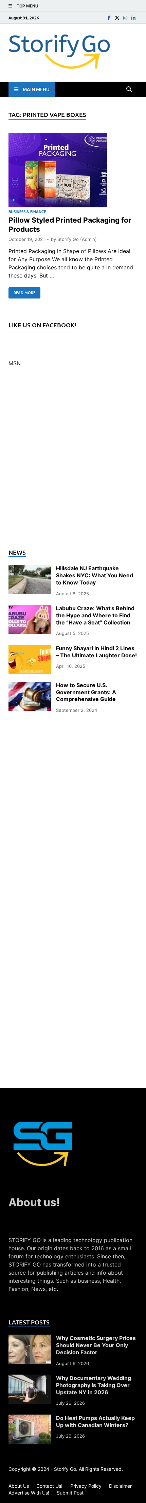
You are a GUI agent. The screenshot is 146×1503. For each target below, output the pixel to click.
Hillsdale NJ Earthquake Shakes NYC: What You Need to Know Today (94, 575)
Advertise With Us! (28, 1493)
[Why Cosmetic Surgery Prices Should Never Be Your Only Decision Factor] (29, 1338)
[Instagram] (125, 18)
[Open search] (129, 89)
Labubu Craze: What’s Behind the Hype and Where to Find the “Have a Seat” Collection (95, 615)
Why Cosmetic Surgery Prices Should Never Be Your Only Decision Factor (96, 1345)
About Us (18, 1486)
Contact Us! (49, 1486)
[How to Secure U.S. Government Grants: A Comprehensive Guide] (29, 685)
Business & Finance (27, 211)
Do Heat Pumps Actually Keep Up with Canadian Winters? (95, 1421)
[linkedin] (133, 18)
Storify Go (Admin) (77, 239)
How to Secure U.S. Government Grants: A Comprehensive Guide (86, 692)
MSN (14, 363)
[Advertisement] (73, 462)
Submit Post (70, 1493)
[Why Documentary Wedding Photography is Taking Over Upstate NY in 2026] (29, 1378)
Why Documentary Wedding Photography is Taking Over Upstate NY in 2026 (93, 1385)
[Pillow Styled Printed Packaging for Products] (73, 171)
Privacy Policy (86, 1486)
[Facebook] (109, 18)
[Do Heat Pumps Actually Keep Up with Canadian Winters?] (29, 1418)
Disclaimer (120, 1486)
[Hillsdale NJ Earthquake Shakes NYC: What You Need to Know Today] (29, 568)
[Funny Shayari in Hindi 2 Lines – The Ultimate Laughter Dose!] (29, 648)
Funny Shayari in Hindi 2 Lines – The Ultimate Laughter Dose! (96, 652)
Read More (21, 291)
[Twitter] (117, 18)
